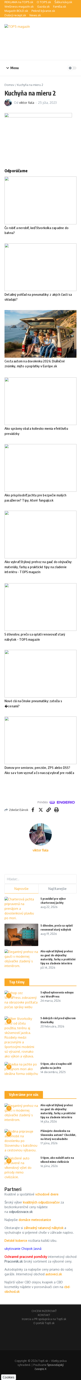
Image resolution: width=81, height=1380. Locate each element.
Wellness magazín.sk (19, 6)
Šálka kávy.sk (63, 2)
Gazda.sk (43, 6)
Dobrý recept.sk (15, 15)
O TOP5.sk (44, 2)
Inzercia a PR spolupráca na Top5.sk (44, 1319)
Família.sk (59, 6)
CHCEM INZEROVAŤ (44, 1311)
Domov (9, 85)
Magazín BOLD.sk (16, 11)
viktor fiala (26, 102)
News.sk (35, 15)
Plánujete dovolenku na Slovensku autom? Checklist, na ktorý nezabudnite (58, 1135)
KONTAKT (44, 1315)
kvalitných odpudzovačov (41, 1202)
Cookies (8, 1377)
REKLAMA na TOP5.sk (18, 2)
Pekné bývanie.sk (43, 11)
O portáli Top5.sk (43, 1323)
